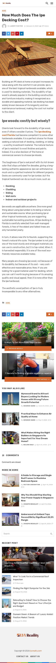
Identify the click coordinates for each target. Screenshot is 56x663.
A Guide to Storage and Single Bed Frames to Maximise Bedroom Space (36, 478)
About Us (35, 656)
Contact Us (22, 656)
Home (4, 10)
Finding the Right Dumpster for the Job (31, 588)
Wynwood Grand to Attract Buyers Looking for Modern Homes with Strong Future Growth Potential (35, 397)
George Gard (29, 406)
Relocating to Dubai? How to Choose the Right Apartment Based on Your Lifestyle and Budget (32, 603)
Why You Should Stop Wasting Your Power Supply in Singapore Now (37, 498)
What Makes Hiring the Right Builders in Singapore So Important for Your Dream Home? (35, 436)
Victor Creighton (31, 485)
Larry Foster (16, 26)
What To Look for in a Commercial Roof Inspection (31, 578)
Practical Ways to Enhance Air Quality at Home (36, 415)
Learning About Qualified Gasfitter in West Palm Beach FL (28, 564)
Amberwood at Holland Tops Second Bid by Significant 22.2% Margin (37, 517)
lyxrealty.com (36, 651)
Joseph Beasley (30, 504)
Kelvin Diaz (28, 445)
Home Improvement (13, 559)
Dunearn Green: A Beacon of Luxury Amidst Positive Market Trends (33, 616)
